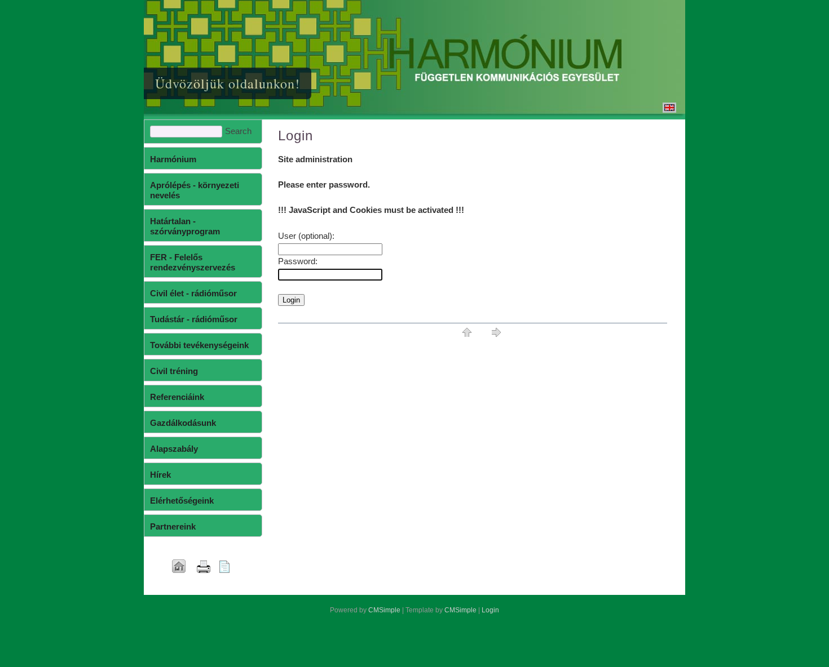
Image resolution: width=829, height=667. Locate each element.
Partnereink (173, 526)
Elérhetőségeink (182, 500)
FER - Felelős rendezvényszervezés (192, 262)
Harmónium (173, 159)
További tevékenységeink (199, 345)
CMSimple (384, 610)
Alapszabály (174, 448)
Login (490, 610)
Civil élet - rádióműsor (193, 293)
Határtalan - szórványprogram (185, 226)
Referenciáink (177, 397)
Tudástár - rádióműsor (193, 319)
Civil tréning (174, 371)
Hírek (160, 474)
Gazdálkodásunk (183, 423)
